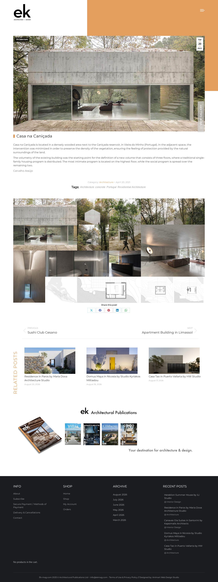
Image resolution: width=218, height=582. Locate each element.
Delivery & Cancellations (26, 512)
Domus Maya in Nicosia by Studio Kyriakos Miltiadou (113, 378)
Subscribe (18, 498)
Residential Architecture (132, 187)
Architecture (22, 39)
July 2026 (118, 499)
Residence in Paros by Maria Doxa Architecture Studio (45, 378)
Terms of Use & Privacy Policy (123, 577)
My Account (70, 504)
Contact (17, 517)
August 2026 (120, 494)
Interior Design (174, 502)
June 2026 (118, 504)
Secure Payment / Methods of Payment (29, 506)
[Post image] (49, 361)
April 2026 (118, 515)
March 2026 (119, 520)
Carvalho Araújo (23, 170)
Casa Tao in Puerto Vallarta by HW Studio (175, 376)
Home (66, 493)
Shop (66, 498)
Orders (67, 509)
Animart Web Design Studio (165, 577)
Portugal (112, 187)
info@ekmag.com (98, 577)
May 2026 (118, 509)
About (16, 493)
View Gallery (200, 115)
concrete (100, 187)
